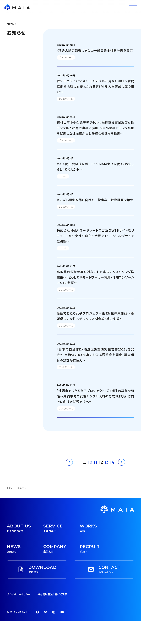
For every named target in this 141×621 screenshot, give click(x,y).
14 (112, 462)
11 (95, 462)
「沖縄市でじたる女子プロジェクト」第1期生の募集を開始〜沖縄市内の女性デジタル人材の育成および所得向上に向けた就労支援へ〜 (95, 396)
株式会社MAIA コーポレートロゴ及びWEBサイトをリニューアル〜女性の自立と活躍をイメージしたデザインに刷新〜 (95, 235)
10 (90, 462)
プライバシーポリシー (19, 594)
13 (106, 462)
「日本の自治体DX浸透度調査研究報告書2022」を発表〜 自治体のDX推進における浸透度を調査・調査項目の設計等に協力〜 (95, 354)
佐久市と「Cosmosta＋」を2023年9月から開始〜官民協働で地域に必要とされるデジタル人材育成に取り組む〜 (95, 86)
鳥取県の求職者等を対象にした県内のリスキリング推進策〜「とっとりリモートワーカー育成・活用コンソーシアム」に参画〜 (95, 277)
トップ (10, 488)
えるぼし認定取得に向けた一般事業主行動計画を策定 (95, 200)
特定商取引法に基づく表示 (52, 594)
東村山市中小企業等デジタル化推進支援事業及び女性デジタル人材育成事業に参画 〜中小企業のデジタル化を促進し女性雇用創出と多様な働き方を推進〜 (95, 128)
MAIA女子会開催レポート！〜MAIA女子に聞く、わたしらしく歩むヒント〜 (95, 166)
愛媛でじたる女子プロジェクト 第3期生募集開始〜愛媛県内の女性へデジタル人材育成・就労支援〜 (95, 316)
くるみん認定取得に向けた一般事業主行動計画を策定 (95, 50)
